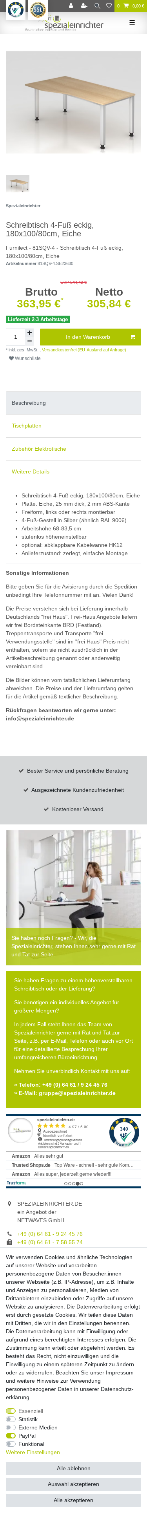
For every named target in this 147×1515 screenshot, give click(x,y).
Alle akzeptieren (73, 1500)
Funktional (31, 1444)
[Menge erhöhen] (29, 333)
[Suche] (97, 6)
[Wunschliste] (108, 6)
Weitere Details (30, 471)
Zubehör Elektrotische (39, 449)
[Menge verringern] (29, 341)
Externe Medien (38, 1427)
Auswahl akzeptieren (73, 1484)
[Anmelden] (71, 6)
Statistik (28, 1419)
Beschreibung (29, 403)
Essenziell (30, 1411)
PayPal (27, 1436)
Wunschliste (27, 358)
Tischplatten (27, 425)
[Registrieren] (85, 6)
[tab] (73, 403)
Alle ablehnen (74, 1468)
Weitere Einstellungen (33, 1452)
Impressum (120, 1372)
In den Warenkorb (88, 337)
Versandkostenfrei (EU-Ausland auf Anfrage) (83, 349)
